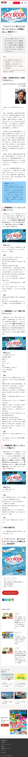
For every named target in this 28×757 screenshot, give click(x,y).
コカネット (10, 755)
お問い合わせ (3, 752)
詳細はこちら (5, 725)
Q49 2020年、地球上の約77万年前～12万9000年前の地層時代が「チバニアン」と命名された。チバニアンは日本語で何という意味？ (20, 657)
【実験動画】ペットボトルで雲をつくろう (13, 62)
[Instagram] (12, 599)
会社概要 (2, 742)
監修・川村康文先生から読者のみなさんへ (13, 60)
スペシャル (10, 34)
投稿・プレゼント (18, 632)
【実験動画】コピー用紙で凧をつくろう (13, 64)
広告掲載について (4, 748)
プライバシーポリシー (5, 744)
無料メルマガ (16, 2)
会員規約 (2, 746)
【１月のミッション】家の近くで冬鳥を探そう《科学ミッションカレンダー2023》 (20, 639)
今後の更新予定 (7, 68)
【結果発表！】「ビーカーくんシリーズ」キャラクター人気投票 (7, 685)
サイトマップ (3, 750)
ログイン (10, 2)
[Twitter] (6, 599)
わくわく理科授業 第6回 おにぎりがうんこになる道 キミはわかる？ (21, 685)
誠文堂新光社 (3, 740)
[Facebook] (3, 599)
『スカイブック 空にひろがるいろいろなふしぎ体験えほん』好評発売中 (14, 71)
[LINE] (9, 599)
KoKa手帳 (17, 613)
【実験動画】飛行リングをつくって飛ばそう (14, 66)
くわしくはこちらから (10, 592)
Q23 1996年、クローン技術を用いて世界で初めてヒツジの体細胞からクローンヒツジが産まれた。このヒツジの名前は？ (20, 622)
